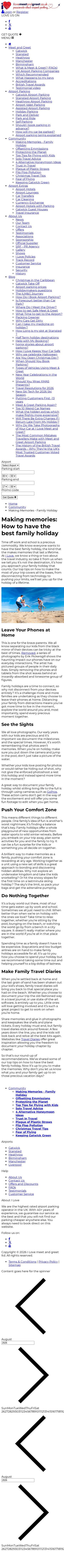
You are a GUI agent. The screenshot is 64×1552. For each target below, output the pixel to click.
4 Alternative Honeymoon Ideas (38, 162)
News (20, 219)
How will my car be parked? (35, 131)
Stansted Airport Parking (33, 98)
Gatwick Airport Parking (32, 94)
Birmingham (25, 64)
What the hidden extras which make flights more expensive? (37, 413)
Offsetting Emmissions (32, 148)
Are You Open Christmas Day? (37, 357)
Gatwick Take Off (27, 283)
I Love (9, 555)
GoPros (52, 791)
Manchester (24, 61)
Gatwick (21, 51)
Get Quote (8, 497)
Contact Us (24, 226)
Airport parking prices (31, 287)
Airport (6, 461)
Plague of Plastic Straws (32, 169)
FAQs (12, 1187)
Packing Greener (27, 317)
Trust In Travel (26, 165)
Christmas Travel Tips (31, 175)
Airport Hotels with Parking (35, 206)
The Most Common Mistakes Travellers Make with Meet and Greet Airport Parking (37, 439)
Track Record (25, 260)
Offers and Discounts (23, 1184)
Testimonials (24, 233)
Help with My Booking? (32, 341)
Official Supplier (27, 243)
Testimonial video (28, 88)
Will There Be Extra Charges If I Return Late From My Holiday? (37, 420)
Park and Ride (26, 118)
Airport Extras (18, 185)
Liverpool (15, 1164)
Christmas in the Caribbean (35, 280)
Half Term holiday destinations (37, 337)
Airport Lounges (27, 192)
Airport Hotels (25, 189)
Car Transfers (25, 196)
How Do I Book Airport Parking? (38, 297)
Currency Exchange (30, 202)
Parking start (10, 468)
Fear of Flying (25, 179)
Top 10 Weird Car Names (33, 408)
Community (17, 138)
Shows (20, 253)
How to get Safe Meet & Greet (37, 310)
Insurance (23, 266)
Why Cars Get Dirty (29, 320)
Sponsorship (24, 239)
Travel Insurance (27, 212)
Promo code (10, 490)
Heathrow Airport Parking (34, 101)
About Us (15, 216)
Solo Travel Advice (28, 158)
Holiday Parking (27, 111)
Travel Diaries (30, 1039)
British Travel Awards (30, 84)
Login (8, 12)
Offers (20, 229)
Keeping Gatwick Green (32, 182)
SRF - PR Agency (27, 246)
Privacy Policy (48, 1261)
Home (13, 503)
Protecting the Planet (31, 152)
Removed (28, 653)
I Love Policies (25, 256)
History (21, 273)
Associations (24, 236)
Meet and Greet (20, 47)
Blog (12, 277)
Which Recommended (32, 74)
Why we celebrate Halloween (36, 354)
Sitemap (15, 1265)
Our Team (23, 223)
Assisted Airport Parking (33, 108)
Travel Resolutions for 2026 (35, 388)
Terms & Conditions (22, 1261)
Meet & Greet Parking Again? (36, 405)
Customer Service (28, 263)
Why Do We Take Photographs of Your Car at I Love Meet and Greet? (38, 429)
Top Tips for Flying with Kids (35, 155)
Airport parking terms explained (38, 135)
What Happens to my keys (35, 78)
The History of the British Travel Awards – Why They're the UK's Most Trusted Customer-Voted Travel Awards (38, 450)
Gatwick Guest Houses (32, 209)
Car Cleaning (25, 199)
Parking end (10, 479)
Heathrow (23, 57)
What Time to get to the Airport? (39, 314)
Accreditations (26, 81)
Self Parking (24, 121)
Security (21, 270)
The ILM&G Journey (29, 293)
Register (22, 12)
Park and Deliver (27, 115)
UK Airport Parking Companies (37, 71)
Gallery (20, 250)
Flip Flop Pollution (28, 172)
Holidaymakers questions (34, 290)
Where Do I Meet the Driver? (36, 307)
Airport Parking (19, 91)
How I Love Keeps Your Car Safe (38, 351)
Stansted (22, 54)
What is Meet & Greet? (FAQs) (36, 67)
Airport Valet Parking (30, 105)
